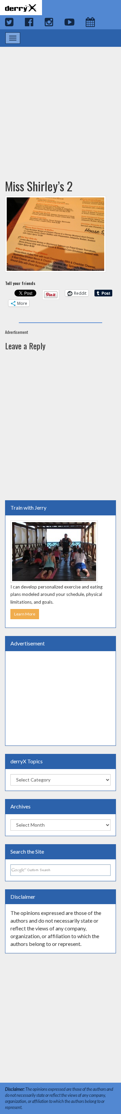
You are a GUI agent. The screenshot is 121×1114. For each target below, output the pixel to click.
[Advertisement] (60, 106)
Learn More (24, 613)
